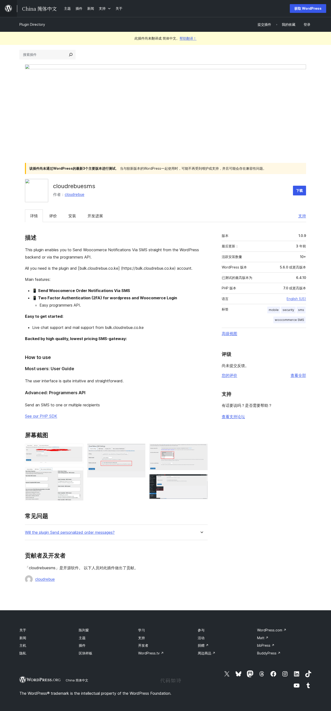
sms (301, 310)
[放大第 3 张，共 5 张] (138, 450)
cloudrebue (74, 194)
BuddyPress (269, 653)
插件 (82, 645)
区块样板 (85, 653)
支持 (302, 215)
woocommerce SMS (289, 320)
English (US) (296, 299)
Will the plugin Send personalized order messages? (70, 532)
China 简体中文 (77, 680)
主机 (22, 645)
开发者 (143, 645)
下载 (299, 190)
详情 (34, 215)
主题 (82, 638)
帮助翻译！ (188, 38)
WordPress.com (271, 630)
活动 (201, 638)
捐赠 (203, 645)
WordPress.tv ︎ (151, 653)
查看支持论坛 (233, 416)
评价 (53, 215)
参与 (201, 630)
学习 (141, 630)
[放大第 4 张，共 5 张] (201, 450)
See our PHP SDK (41, 416)
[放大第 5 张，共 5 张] (201, 480)
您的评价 (229, 375)
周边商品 (206, 653)
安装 (72, 215)
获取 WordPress (308, 8)
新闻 (22, 638)
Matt (262, 638)
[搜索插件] (71, 54)
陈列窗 (84, 630)
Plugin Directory (32, 24)
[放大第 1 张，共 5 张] (76, 450)
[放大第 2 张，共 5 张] (76, 473)
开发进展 (95, 215)
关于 (22, 630)
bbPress (266, 645)
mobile (274, 310)
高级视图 (229, 333)
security (288, 310)
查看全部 (298, 375)
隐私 (22, 653)
